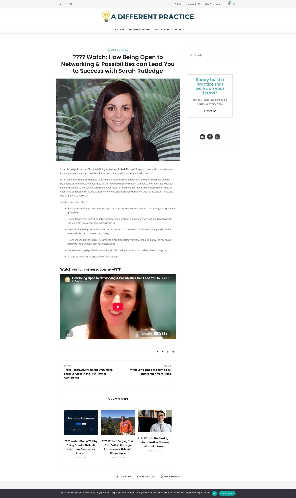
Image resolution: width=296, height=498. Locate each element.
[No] (292, 493)
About (179, 3)
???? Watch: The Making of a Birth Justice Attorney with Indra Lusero (154, 442)
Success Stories (117, 49)
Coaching (194, 3)
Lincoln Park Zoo (121, 169)
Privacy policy (227, 493)
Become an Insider (139, 29)
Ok (214, 493)
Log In (219, 3)
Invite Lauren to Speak (168, 29)
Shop (208, 3)
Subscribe (118, 29)
